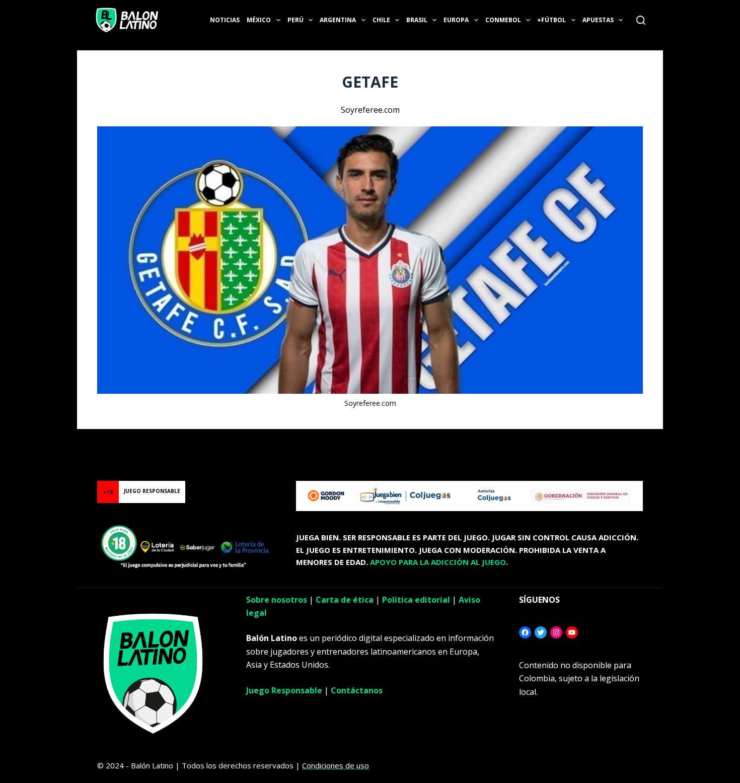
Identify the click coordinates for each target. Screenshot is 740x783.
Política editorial (416, 599)
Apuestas (598, 20)
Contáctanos (357, 690)
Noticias (225, 20)
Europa (456, 20)
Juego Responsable (284, 690)
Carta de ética (345, 599)
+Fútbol (551, 20)
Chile (381, 20)
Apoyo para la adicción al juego (438, 562)
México (259, 20)
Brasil (416, 20)
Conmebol (503, 20)
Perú (295, 20)
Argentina (338, 20)
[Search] (640, 20)
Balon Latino (22, 441)
